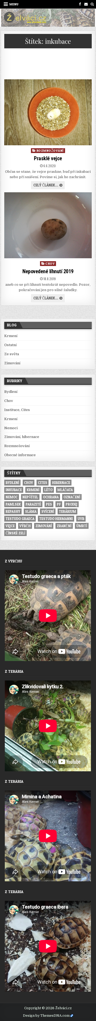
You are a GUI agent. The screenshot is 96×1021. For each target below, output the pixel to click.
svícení (47, 511)
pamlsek (13, 504)
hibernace (61, 482)
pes (49, 504)
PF (59, 504)
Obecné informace (20, 455)
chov (28, 482)
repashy (13, 511)
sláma (31, 511)
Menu (13, 4)
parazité (33, 504)
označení (71, 497)
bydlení (12, 482)
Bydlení (10, 392)
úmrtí (81, 526)
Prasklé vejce (48, 158)
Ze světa (11, 354)
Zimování (12, 363)
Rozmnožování (50, 150)
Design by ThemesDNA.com (46, 1016)
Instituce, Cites (17, 410)
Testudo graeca (20, 519)
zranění (64, 526)
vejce (10, 526)
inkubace (14, 490)
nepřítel (30, 497)
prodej (71, 504)
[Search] (92, 4)
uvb (81, 519)
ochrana (51, 497)
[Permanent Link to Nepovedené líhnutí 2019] (48, 225)
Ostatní (10, 345)
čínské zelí (15, 533)
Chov (50, 263)
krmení (33, 490)
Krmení (10, 336)
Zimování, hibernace (21, 437)
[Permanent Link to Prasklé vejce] (48, 112)
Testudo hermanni (56, 519)
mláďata (65, 490)
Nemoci (11, 428)
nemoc (12, 497)
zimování (43, 526)
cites (42, 482)
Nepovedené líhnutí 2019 (48, 271)
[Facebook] (79, 4)
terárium (67, 511)
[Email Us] (86, 4)
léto (48, 490)
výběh (25, 526)
